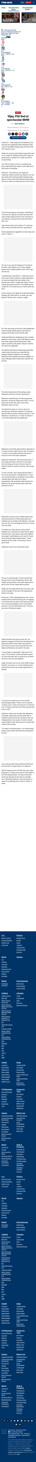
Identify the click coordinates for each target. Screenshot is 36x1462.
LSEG (18, 1454)
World (4, 957)
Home (3, 8)
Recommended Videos (14, 8)
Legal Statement (18, 1452)
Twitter (12, 134)
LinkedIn (21, 1420)
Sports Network (19, 124)
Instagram (11, 1420)
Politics (20, 935)
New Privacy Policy (21, 1430)
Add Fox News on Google (18, 137)
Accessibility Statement (14, 1435)
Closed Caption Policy (14, 1433)
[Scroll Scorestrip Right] (2, 106)
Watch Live (21, 1113)
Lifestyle (20, 993)
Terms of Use (11, 1430)
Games (4, 1113)
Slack (25, 1420)
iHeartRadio (19, 1424)
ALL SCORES (5, 104)
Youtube (14, 1420)
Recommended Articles (27, 8)
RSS (28, 1420)
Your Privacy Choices (16, 1431)
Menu (33, 2)
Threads (16, 134)
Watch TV (28, 2)
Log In (22, 2)
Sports (18, 112)
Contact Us (27, 1433)
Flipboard (19, 134)
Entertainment (22, 981)
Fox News (6, 3)
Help (22, 1433)
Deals (19, 1063)
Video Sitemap (12, 1437)
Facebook (9, 134)
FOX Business (7, 1089)
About (4, 1145)
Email (26, 134)
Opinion (20, 957)
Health (4, 1063)
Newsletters (31, 1420)
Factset (28, 1448)
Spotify (16, 1424)
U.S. (3, 935)
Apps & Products (20, 1146)
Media (4, 981)
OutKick (5, 993)
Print (23, 134)
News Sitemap (25, 1435)
